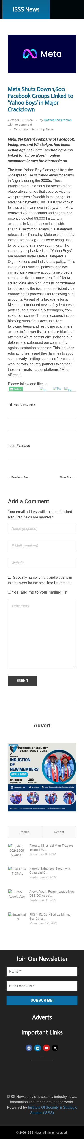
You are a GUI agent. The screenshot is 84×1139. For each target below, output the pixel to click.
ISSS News (26, 9)
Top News (47, 129)
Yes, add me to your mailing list (39, 592)
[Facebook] (29, 1048)
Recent (59, 832)
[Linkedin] (37, 1048)
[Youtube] (46, 1048)
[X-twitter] (55, 1048)
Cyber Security (24, 129)
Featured (23, 445)
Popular (24, 832)
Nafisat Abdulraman (58, 120)
